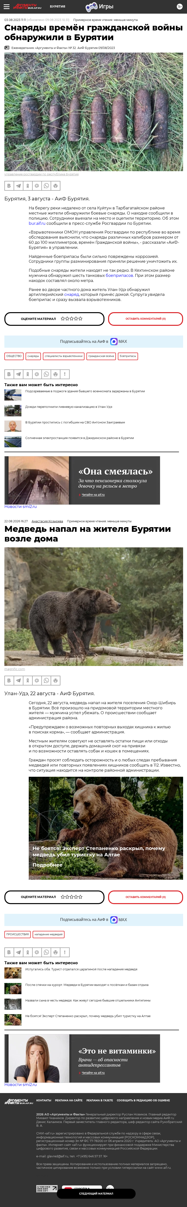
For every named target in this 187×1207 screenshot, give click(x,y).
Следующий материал (96, 1193)
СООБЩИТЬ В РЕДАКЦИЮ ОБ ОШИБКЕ (143, 1100)
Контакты (43, 1100)
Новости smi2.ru (20, 506)
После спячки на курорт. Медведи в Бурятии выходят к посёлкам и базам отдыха (87, 985)
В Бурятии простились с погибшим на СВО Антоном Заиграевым (75, 422)
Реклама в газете (99, 1100)
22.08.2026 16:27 (16, 521)
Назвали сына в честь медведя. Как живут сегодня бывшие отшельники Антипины (87, 1000)
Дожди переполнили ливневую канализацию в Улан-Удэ (68, 407)
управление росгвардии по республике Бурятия (41, 174)
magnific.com (14, 669)
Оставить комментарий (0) (146, 318)
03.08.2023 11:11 (15, 20)
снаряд (71, 294)
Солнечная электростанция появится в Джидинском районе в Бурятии (79, 438)
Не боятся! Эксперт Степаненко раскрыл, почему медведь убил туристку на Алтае (99, 851)
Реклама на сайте (69, 1100)
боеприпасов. (120, 275)
